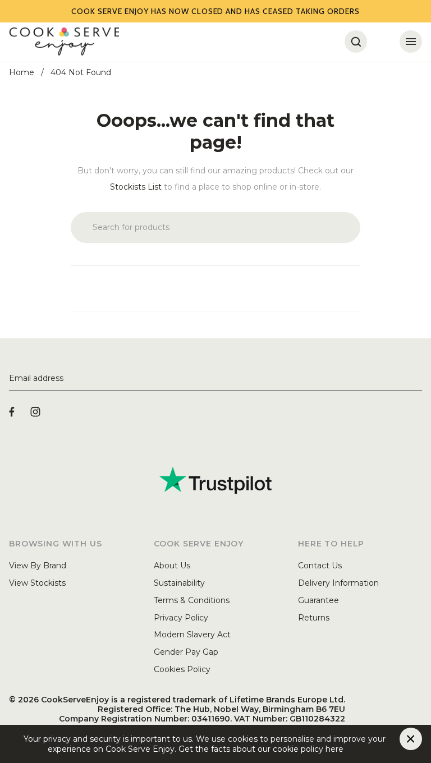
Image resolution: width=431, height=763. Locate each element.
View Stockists (37, 583)
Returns (313, 618)
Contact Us (320, 565)
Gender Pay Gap (186, 652)
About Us (172, 565)
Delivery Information (338, 583)
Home (21, 72)
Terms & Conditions (192, 600)
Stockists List (136, 187)
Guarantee (318, 600)
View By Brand (37, 565)
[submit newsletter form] (417, 378)
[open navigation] (411, 41)
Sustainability (179, 583)
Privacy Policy (181, 618)
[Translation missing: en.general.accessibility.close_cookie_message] (411, 739)
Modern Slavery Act (192, 634)
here (352, 749)
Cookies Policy (182, 669)
